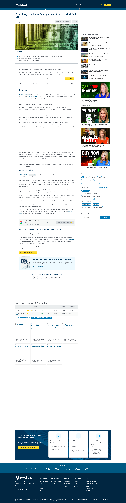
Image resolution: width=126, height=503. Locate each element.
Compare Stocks (66, 481)
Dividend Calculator (86, 196)
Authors (41, 483)
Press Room (42, 485)
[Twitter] (16, 489)
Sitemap (88, 490)
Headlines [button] (56, 5)
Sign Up (70, 78)
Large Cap (84, 180)
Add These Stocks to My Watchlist (42, 317)
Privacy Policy (89, 485)
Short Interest (96, 204)
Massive (46, 499)
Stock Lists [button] (49, 5)
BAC (17, 314)
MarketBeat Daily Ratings (56, 481)
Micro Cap (97, 180)
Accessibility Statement (91, 481)
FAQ (40, 490)
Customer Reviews (54, 485)
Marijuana (91, 180)
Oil (102, 180)
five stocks (71, 239)
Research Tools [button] (33, 5)
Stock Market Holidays (97, 207)
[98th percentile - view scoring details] (30, 310)
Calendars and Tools (103, 187)
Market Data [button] (41, 5)
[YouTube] (20, 489)
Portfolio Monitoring (86, 204)
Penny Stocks (97, 201)
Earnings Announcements (87, 199)
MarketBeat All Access (55, 479)
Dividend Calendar (96, 196)
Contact (41, 488)
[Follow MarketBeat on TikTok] (27, 489)
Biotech (87, 177)
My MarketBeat (66, 485)
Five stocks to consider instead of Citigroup (29, 60)
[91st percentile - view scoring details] (30, 313)
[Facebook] (18, 489)
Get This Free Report (38, 266)
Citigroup (21, 94)
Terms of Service (89, 488)
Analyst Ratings (85, 190)
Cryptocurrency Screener (96, 190)
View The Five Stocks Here (26, 252)
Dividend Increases (98, 193)
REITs (83, 182)
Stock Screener (85, 210)
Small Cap (97, 182)
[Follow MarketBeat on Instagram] (25, 489)
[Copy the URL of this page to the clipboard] (59, 277)
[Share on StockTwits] (46, 277)
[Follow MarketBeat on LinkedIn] (22, 489)
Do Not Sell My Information (91, 483)
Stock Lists (65, 479)
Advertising (88, 479)
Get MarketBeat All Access (28, 447)
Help (43, 490)
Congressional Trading (86, 193)
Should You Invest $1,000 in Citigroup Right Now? (40, 229)
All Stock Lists (104, 174)
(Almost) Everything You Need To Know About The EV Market (53, 259)
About (41, 479)
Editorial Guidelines (44, 481)
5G (82, 177)
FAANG (99, 177)
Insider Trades (98, 199)
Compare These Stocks (24, 317)
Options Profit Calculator (87, 201)
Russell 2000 (89, 182)
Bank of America (23, 174)
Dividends (76, 481)
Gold (104, 177)
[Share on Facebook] (34, 277)
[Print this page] (50, 277)
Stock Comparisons (86, 207)
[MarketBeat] (21, 5)
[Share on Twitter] (38, 277)
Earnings (76, 483)
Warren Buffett (104, 182)
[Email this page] (55, 277)
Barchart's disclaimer (57, 500)
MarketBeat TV (54, 483)
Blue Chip (93, 177)
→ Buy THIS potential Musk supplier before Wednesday (54, 9)
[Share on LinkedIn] (42, 277)
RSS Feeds (88, 486)
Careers (41, 486)
